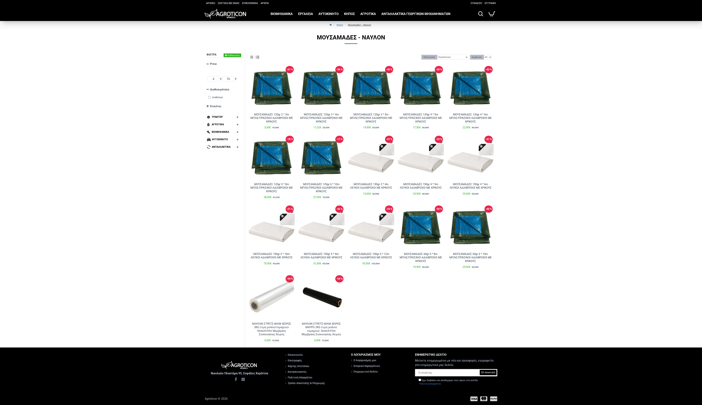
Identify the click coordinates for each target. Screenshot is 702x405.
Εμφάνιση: (477, 57)
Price (213, 64)
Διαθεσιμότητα (219, 89)
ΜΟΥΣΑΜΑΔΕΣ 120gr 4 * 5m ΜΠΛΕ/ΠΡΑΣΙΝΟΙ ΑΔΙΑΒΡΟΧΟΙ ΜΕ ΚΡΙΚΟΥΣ (421, 118)
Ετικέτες (215, 106)
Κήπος (340, 25)
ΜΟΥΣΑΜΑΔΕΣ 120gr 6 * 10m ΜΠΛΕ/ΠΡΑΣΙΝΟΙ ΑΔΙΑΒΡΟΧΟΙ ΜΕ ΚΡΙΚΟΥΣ (321, 188)
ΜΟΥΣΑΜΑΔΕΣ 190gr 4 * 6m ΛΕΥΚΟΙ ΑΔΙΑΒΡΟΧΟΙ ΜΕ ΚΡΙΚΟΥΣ (471, 186)
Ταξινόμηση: (429, 57)
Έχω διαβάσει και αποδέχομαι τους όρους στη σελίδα (448, 382)
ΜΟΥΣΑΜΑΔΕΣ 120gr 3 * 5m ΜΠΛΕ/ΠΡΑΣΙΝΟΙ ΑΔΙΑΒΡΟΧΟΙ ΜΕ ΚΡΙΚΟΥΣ (371, 118)
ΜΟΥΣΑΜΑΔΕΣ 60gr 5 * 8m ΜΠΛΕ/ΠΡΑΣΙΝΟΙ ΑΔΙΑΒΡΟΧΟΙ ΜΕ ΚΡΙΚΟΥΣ (421, 257)
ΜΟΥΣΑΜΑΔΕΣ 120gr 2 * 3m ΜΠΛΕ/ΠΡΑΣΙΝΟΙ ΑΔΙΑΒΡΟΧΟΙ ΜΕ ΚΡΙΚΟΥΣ (271, 118)
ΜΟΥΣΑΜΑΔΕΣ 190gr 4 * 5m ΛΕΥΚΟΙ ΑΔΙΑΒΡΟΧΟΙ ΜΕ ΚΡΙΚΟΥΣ (421, 186)
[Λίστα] (257, 57)
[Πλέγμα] (251, 57)
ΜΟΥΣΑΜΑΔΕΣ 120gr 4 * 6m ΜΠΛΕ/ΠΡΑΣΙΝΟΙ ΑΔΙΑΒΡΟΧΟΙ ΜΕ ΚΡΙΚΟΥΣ (470, 118)
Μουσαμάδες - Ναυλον (359, 25)
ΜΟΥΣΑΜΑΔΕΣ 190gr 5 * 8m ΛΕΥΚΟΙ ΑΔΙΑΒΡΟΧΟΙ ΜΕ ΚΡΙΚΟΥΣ (321, 255)
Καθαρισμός (234, 55)
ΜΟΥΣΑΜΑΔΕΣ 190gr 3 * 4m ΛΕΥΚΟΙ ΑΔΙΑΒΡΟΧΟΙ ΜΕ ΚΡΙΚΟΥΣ (371, 186)
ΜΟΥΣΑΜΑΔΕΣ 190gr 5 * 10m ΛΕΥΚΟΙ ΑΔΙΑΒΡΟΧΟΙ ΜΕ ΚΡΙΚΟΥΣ (272, 255)
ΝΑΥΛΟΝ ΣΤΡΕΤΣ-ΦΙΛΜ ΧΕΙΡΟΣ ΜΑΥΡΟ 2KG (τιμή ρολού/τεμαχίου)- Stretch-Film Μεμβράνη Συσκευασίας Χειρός (321, 329)
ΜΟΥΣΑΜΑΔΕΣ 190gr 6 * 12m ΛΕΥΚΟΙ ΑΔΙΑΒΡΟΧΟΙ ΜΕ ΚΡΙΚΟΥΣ (371, 255)
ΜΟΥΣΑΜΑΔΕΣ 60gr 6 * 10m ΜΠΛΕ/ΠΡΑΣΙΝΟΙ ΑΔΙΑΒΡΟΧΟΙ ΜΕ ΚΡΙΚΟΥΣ (470, 257)
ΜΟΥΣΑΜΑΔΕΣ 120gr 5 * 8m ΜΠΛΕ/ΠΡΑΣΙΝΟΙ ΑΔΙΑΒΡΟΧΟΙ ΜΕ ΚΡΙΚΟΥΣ (271, 188)
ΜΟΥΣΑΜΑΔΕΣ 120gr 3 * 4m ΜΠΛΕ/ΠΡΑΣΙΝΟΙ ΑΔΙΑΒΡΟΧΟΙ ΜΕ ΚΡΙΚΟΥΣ (321, 118)
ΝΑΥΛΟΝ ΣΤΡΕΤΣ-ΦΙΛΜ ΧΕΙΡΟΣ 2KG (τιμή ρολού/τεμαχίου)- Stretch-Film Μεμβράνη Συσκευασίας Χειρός (271, 329)
